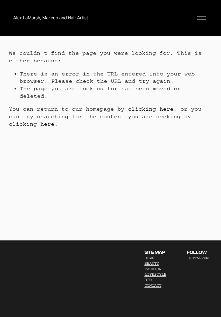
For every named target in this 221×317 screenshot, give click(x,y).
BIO (148, 280)
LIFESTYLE (155, 274)
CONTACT (152, 285)
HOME (149, 258)
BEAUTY (151, 263)
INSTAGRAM (198, 258)
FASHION (152, 269)
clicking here (151, 109)
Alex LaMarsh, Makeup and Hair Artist (50, 18)
